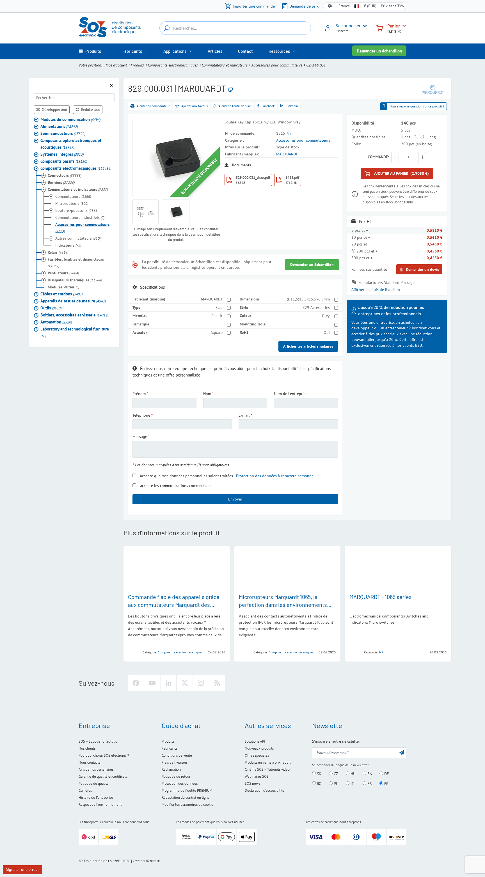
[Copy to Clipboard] (230, 90)
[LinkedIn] (168, 683)
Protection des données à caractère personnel (275, 475)
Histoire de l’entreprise (96, 797)
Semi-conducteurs (62, 133)
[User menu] (363, 26)
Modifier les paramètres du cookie (187, 804)
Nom (207, 393)
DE (386, 773)
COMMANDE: (378, 157)
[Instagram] (201, 683)
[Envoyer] (401, 752)
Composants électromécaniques (173, 65)
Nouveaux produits (259, 748)
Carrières (85, 790)
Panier (393, 25)
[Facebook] (136, 683)
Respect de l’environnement (100, 804)
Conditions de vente (177, 755)
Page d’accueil (115, 65)
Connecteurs (64, 175)
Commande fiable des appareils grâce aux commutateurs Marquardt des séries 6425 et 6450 (173, 604)
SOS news (252, 783)
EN (369, 773)
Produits (137, 65)
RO (319, 783)
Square (217, 332)
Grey (326, 315)
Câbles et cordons (61, 294)
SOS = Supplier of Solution (99, 741)
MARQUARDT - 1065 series (380, 596)
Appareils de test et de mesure (73, 301)
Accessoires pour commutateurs (276, 65)
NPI (381, 652)
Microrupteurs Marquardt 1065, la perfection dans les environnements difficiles (283, 604)
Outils (50, 308)
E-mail (244, 415)
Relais (58, 252)
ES (369, 783)
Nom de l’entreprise (290, 393)
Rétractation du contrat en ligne (186, 797)
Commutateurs (73, 196)
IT (351, 783)
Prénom (139, 393)
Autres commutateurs (77, 238)
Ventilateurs (63, 273)
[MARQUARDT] (433, 89)
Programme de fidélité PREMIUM (187, 790)
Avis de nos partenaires (96, 769)
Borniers (61, 182)
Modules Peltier (63, 287)
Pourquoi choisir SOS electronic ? (104, 755)
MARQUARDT (287, 154)
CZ (335, 773)
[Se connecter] (327, 30)
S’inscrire (342, 31)
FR (385, 783)
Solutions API (255, 741)
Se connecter (348, 25)
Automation (56, 322)
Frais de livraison (174, 762)
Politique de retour (176, 776)
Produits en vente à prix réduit (267, 762)
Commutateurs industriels (79, 217)
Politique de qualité (94, 783)
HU (352, 773)
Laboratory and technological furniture (74, 332)
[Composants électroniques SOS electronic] (110, 27)
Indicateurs (68, 245)
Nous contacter (90, 762)
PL (335, 783)
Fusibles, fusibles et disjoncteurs (76, 262)
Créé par (139, 860)
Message (139, 436)
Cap (219, 307)
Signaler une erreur (22, 869)
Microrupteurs (71, 203)
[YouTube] (152, 683)
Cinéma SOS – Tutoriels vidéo (267, 769)
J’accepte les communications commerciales (175, 485)
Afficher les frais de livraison (375, 289)
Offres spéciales (257, 755)
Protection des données (180, 783)
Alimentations (59, 126)
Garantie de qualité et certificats (103, 776)
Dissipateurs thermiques (75, 280)
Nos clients (87, 748)
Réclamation (171, 769)
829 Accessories (316, 307)
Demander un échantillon (379, 51)
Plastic (217, 315)
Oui (327, 332)
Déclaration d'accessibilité (264, 790)
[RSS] (217, 683)
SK (318, 773)
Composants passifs (63, 161)
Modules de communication (70, 119)
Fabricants (169, 748)
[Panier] (379, 28)
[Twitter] (185, 683)
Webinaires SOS (257, 776)
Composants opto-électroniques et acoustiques (70, 144)
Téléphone (141, 415)
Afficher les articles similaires (308, 346)
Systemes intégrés (62, 154)
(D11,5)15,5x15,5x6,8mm (308, 299)
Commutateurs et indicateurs (225, 65)
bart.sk (155, 860)
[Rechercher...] (167, 28)
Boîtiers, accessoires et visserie (74, 315)
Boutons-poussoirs (76, 210)
